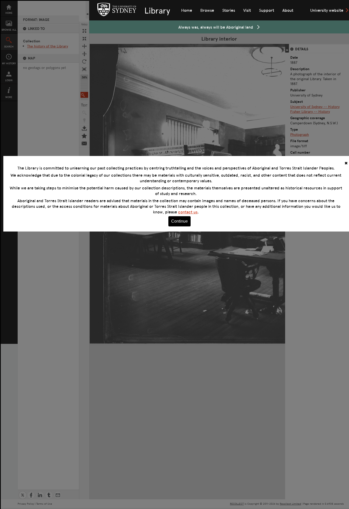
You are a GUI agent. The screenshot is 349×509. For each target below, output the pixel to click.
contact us (187, 212)
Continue (179, 221)
